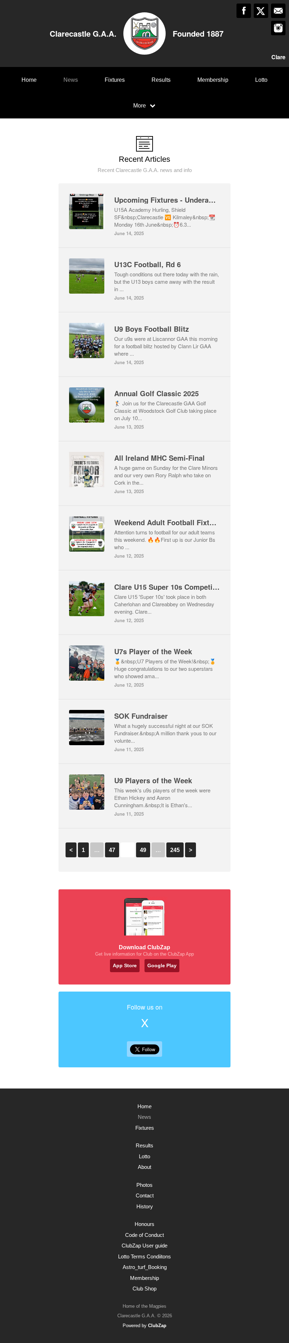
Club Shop (144, 1289)
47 (112, 850)
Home (29, 80)
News (70, 80)
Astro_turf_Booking (145, 1267)
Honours (144, 1224)
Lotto (261, 80)
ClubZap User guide (144, 1246)
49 (143, 850)
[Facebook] (243, 11)
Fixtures (115, 80)
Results (161, 80)
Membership (212, 80)
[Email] (278, 11)
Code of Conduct (144, 1235)
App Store (125, 965)
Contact (145, 1195)
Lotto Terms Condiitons (144, 1256)
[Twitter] (261, 11)
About (144, 1167)
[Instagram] (278, 28)
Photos (144, 1185)
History (144, 1206)
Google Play (162, 965)
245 (175, 850)
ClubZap (157, 1325)
